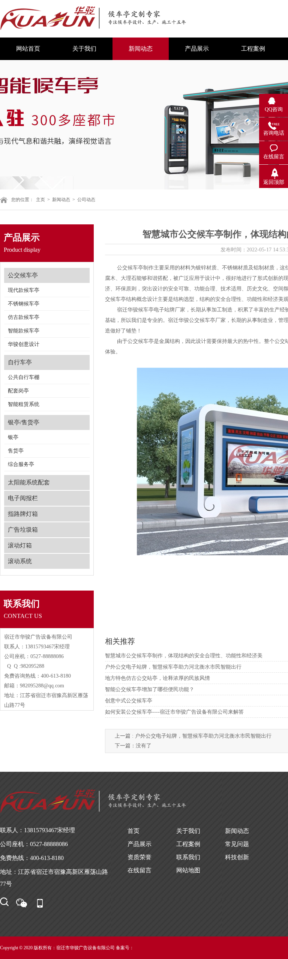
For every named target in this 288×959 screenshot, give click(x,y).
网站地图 (188, 870)
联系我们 (188, 857)
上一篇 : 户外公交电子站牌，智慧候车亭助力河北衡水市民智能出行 (193, 736)
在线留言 (140, 870)
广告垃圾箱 (23, 529)
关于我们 (188, 831)
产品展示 (140, 844)
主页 (40, 199)
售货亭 (16, 451)
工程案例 (188, 844)
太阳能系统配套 (29, 482)
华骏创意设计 (23, 344)
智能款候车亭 (23, 331)
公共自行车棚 (23, 377)
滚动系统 (20, 561)
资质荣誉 (140, 857)
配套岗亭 (18, 391)
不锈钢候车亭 (23, 304)
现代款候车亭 (23, 290)
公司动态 (86, 199)
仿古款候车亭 (23, 317)
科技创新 (237, 857)
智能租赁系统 (23, 404)
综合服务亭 (21, 464)
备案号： (125, 947)
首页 (134, 831)
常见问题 (237, 844)
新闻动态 (61, 199)
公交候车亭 (23, 275)
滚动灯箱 (20, 545)
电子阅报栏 (23, 498)
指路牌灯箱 (23, 514)
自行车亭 (20, 362)
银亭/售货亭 (23, 422)
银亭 (13, 437)
